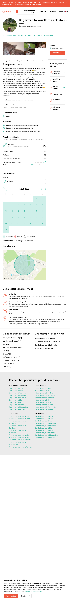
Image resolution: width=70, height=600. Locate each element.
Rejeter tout (25, 596)
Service (5, 177)
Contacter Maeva (58, 53)
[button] (57, 73)
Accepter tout (11, 596)
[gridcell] (36, 199)
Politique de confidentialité (33, 591)
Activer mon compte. (34, 5)
